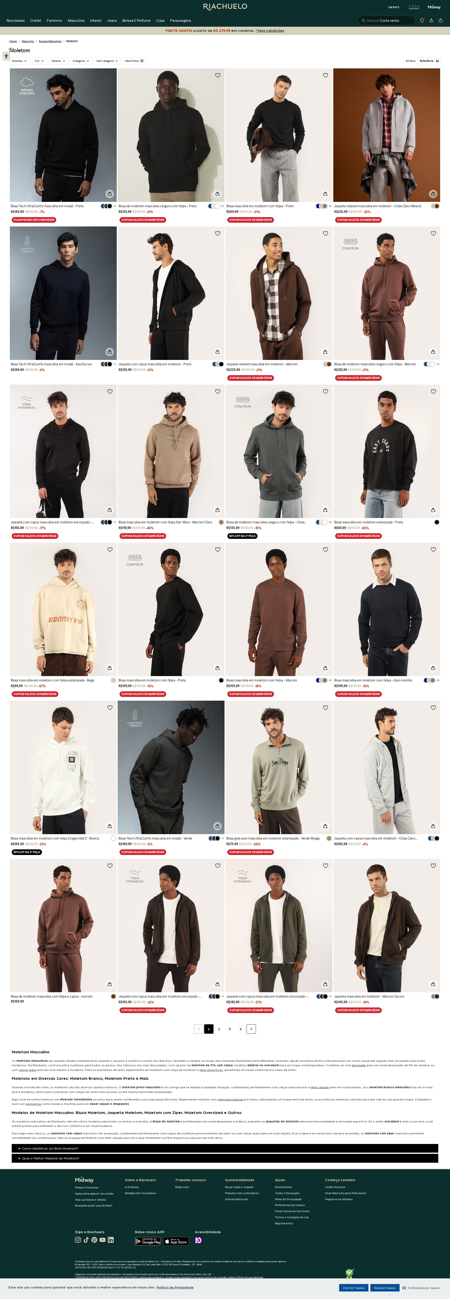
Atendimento (283, 1187)
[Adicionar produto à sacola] (109, 194)
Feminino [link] (54, 20)
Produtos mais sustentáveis (242, 1193)
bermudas (359, 1065)
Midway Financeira (86, 1187)
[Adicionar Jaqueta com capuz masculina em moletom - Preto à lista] (217, 233)
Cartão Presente (335, 1187)
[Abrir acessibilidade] (6, 56)
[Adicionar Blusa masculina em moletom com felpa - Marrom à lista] (325, 549)
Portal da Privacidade (288, 1199)
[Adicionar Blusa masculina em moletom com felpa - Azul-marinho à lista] (433, 549)
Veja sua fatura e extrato (90, 1199)
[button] (421, 1288)
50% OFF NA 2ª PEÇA (242, 536)
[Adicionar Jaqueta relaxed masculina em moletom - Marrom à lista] (325, 233)
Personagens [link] (180, 20)
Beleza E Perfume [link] (136, 20)
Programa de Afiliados (338, 1199)
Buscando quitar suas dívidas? (93, 1205)
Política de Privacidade (175, 1287)
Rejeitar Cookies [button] (385, 1288)
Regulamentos (284, 1223)
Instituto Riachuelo (236, 1199)
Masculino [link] (76, 20)
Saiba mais (182, 1187)
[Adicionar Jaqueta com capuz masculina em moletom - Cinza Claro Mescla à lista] (433, 707)
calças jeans (27, 1070)
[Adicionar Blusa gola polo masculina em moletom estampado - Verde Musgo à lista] (325, 707)
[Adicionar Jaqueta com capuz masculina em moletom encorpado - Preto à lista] (109, 391)
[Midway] (434, 7)
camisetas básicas (230, 1099)
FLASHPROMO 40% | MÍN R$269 (34, 220)
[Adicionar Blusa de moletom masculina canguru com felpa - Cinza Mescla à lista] (325, 391)
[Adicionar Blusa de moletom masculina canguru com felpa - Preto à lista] (217, 75)
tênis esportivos (211, 1070)
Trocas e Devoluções (287, 1193)
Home (13, 41)
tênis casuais (320, 1087)
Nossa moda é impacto (239, 1187)
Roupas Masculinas (50, 41)
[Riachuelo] (225, 7)
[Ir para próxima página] (251, 1029)
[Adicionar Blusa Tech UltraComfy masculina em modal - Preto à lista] (109, 75)
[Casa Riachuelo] (414, 7)
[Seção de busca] (386, 20)
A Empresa (132, 1187)
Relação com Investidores (140, 1193)
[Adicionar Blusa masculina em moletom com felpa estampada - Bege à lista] (109, 549)
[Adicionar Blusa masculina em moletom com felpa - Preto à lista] (325, 75)
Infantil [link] (95, 20)
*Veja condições (270, 30)
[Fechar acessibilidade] (10, 49)
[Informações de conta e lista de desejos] (431, 20)
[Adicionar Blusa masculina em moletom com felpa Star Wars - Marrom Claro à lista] (217, 391)
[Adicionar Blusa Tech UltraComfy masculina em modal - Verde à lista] (217, 707)
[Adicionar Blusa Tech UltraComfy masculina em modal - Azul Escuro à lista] (109, 233)
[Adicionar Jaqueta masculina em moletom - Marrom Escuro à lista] (433, 865)
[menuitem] (16, 20)
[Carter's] (394, 7)
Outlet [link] (35, 20)
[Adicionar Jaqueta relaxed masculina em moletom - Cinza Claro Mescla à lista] (433, 75)
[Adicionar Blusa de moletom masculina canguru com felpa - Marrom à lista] (433, 233)
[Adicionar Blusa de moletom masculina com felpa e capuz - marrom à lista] (109, 865)
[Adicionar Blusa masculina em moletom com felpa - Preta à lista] (217, 549)
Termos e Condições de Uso (292, 1217)
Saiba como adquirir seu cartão (94, 1193)
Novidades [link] (16, 20)
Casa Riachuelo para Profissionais (345, 1193)
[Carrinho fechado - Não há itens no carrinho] (440, 20)
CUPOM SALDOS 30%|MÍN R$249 (142, 220)
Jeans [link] (112, 20)
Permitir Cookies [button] (353, 1288)
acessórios (34, 1104)
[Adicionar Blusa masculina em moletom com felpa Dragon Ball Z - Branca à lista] (109, 707)
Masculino (28, 41)
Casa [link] (160, 20)
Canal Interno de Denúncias (292, 1211)
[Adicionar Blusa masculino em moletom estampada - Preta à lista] (433, 391)
